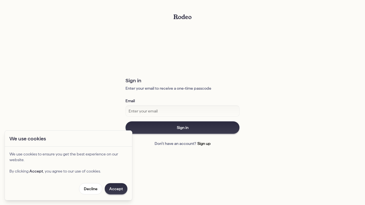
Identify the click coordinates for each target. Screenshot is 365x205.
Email (130, 101)
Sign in (182, 127)
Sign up (204, 143)
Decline (91, 188)
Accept (116, 188)
